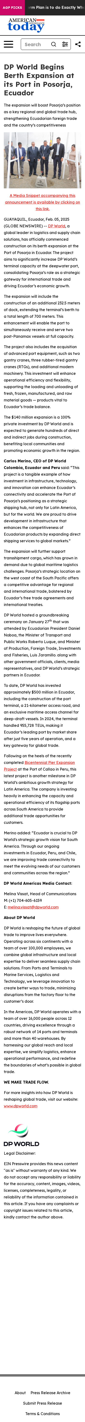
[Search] (53, 44)
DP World (56, 226)
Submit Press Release (42, 1403)
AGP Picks (12, 7)
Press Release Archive (50, 1392)
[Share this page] (78, 44)
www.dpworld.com (20, 1106)
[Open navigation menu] (8, 44)
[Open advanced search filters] (65, 44)
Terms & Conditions (42, 1413)
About (20, 1392)
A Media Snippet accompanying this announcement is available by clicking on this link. (42, 202)
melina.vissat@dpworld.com (33, 907)
